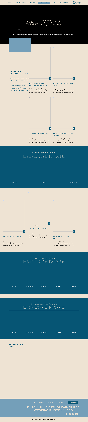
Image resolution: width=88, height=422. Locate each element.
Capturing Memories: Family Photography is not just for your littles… (38, 85)
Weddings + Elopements (33, 34)
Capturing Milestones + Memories (12, 236)
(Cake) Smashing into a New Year (37, 228)
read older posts (16, 345)
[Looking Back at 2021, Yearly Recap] (63, 216)
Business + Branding (62, 34)
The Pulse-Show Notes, (44, 34)
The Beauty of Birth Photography (38, 133)
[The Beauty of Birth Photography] (40, 113)
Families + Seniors (53, 34)
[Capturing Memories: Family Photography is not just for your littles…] (40, 63)
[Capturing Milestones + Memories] (13, 216)
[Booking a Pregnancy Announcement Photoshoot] (63, 113)
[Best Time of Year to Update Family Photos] (63, 63)
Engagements (70, 34)
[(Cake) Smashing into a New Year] (38, 208)
